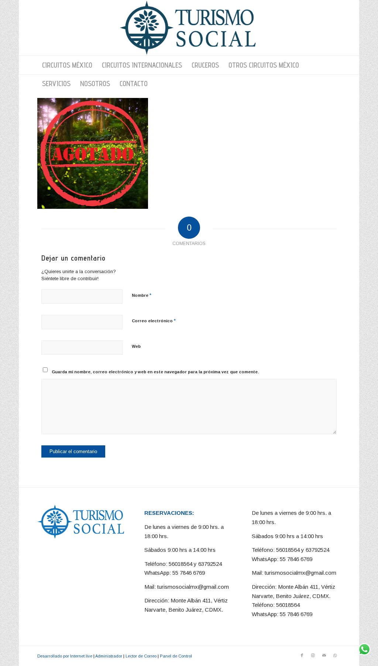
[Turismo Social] (189, 27)
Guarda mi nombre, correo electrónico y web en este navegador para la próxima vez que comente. (155, 372)
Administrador (108, 656)
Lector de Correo (141, 656)
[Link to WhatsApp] (335, 655)
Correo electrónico (154, 320)
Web (136, 346)
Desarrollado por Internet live (64, 656)
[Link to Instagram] (313, 655)
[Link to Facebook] (301, 655)
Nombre (141, 295)
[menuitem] (67, 65)
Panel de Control (176, 656)
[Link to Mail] (324, 655)
